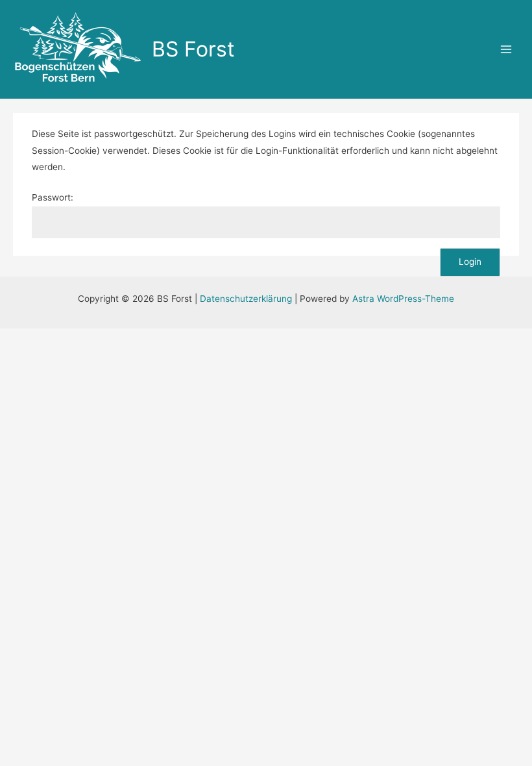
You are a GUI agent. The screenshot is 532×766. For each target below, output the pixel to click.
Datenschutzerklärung (246, 298)
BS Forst (193, 49)
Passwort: (52, 197)
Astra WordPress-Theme (403, 298)
